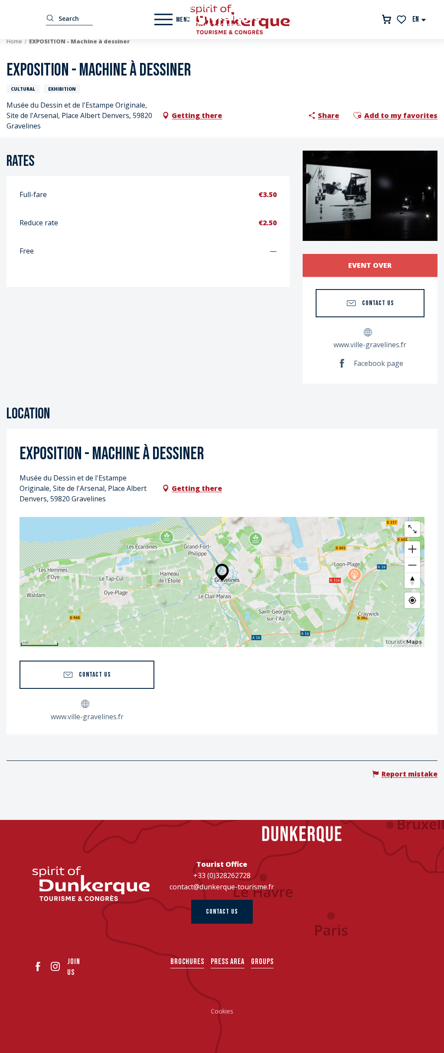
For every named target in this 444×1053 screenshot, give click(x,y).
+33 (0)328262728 (222, 875)
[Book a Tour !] (386, 19)
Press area (228, 961)
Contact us (222, 912)
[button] (419, 19)
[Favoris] (402, 19)
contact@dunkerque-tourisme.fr (222, 887)
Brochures (187, 961)
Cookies (222, 1011)
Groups (262, 961)
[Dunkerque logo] (91, 884)
